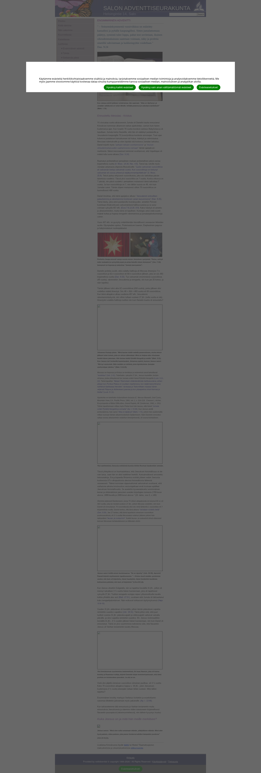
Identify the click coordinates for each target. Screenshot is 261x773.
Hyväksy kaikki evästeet (119, 87)
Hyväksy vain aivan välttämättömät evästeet (166, 87)
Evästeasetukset (208, 87)
